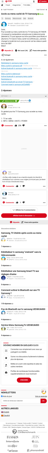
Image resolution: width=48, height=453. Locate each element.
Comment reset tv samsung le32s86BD (15, 84)
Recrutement (7, 425)
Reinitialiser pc (6, 79)
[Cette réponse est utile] (15, 125)
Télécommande (17, 18)
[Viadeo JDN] (35, 446)
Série (24, 18)
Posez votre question (39, 50)
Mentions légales (16, 427)
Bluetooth (30, 18)
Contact (40, 423)
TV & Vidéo (26, 5)
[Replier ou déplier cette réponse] (46, 96)
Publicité (34, 423)
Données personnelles (18, 425)
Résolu (41, 14)
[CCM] (8, 1)
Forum (8, 5)
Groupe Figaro (26, 427)
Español (5, 415)
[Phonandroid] (35, 450)
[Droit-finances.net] (35, 441)
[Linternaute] (12, 441)
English (5, 412)
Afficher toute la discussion (23, 215)
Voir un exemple (41, 396)
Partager (7, 55)
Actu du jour (7, 396)
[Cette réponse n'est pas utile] (23, 125)
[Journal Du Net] (35, 437)
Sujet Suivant (41, 9)
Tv (2, 18)
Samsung (8, 18)
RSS (9, 427)
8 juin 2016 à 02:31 (13, 174)
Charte (5, 427)
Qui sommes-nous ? (11, 423)
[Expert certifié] (30, 100)
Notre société (27, 423)
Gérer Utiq (41, 425)
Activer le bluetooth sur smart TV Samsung (17, 82)
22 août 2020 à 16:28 (22, 25)
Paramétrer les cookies (31, 425)
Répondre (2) (8, 50)
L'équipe (20, 423)
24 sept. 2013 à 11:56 (14, 107)
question (44, 1)
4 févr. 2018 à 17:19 (13, 195)
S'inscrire (24, 380)
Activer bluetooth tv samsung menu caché (16, 76)
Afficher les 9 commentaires (25, 210)
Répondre (16, 222)
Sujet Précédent (8, 9)
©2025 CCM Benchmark (38, 427)
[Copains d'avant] (12, 446)
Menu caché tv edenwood (10, 74)
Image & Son (17, 5)
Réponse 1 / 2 (6, 96)
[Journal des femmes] (12, 437)
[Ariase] (12, 450)
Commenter (8, 125)
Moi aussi (23, 50)
